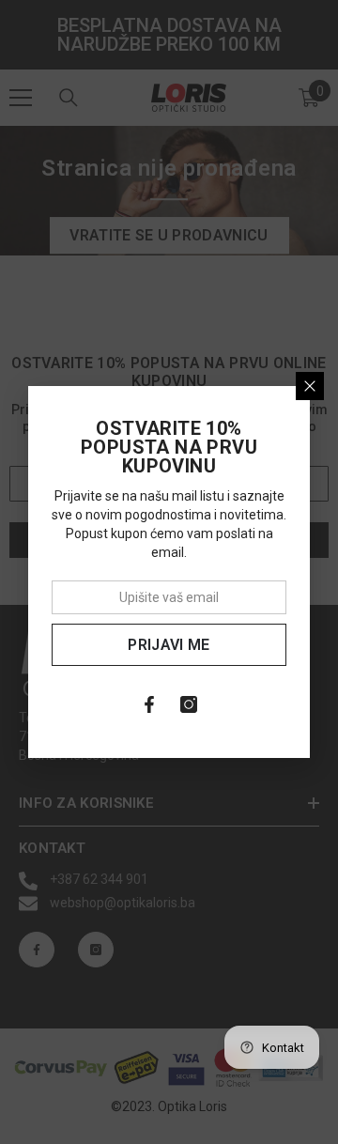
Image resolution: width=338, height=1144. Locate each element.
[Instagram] (188, 704)
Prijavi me (168, 645)
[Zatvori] (310, 386)
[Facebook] (149, 704)
